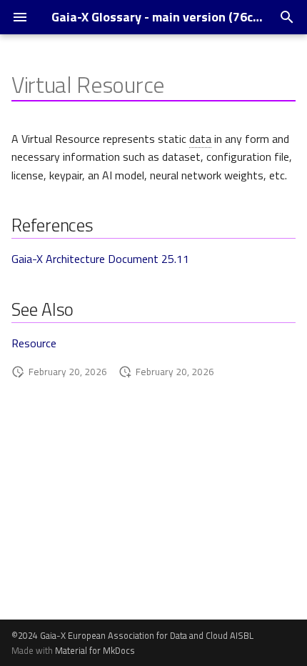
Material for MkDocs (95, 650)
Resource (33, 343)
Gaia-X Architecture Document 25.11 (100, 258)
